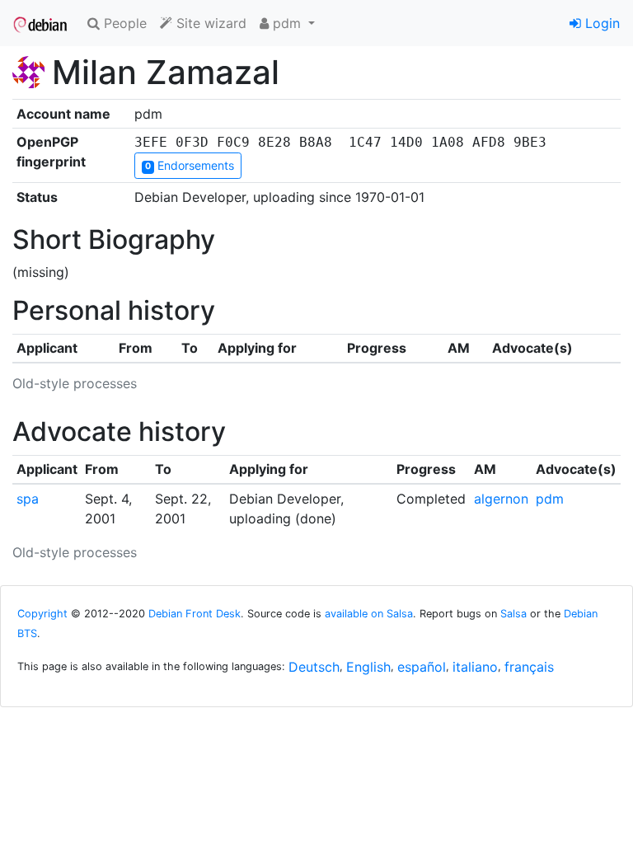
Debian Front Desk (194, 613)
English (368, 667)
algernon (501, 498)
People (123, 23)
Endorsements (189, 165)
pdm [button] (287, 23)
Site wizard (209, 23)
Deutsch (314, 667)
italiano (475, 667)
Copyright (42, 613)
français (529, 667)
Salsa (513, 613)
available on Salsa (369, 613)
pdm (550, 498)
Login (600, 23)
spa (27, 498)
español (421, 667)
